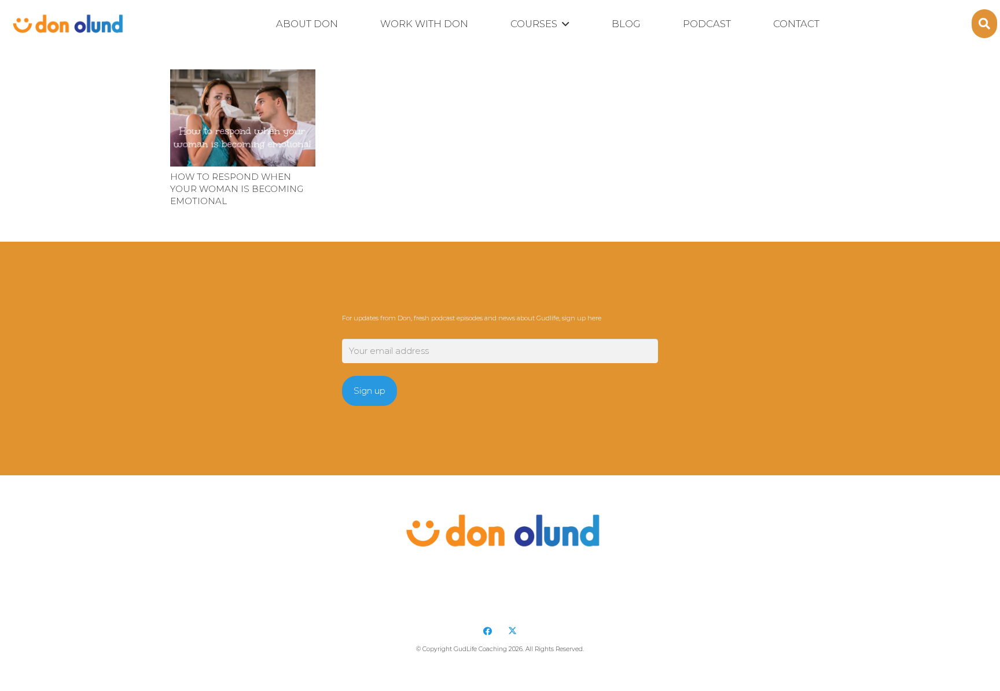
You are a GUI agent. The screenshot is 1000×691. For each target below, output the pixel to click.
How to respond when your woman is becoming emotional (236, 188)
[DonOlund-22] (66, 23)
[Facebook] (488, 631)
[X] (513, 631)
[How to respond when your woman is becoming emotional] (242, 118)
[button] (563, 24)
